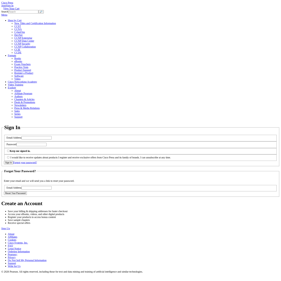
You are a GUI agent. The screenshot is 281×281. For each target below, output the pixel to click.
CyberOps (19, 32)
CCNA (18, 29)
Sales (17, 111)
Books (17, 58)
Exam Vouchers (22, 64)
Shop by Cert (14, 20)
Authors (18, 96)
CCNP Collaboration (25, 46)
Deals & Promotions (24, 102)
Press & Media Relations (27, 108)
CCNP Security (22, 43)
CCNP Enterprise (23, 38)
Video (17, 78)
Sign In (9, 5)
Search (4, 11)
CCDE (17, 52)
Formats (12, 55)
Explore (12, 87)
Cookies (12, 239)
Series (17, 114)
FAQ (10, 245)
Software (19, 76)
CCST (17, 26)
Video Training (15, 84)
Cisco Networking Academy (22, 81)
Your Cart (11, 8)
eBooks (18, 61)
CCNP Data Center (24, 40)
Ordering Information (19, 251)
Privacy (12, 257)
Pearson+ (12, 254)
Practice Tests (21, 67)
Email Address (14, 137)
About (17, 90)
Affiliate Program (23, 93)
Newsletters (20, 105)
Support (18, 116)
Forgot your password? (25, 162)
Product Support (22, 70)
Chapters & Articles (24, 99)
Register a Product (23, 73)
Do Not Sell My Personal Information (27, 260)
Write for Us (14, 266)
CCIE (17, 49)
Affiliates (12, 237)
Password (11, 144)
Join (3, 5)
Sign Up (5, 228)
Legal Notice (14, 248)
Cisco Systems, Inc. (18, 242)
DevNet (18, 35)
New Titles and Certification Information (35, 23)
